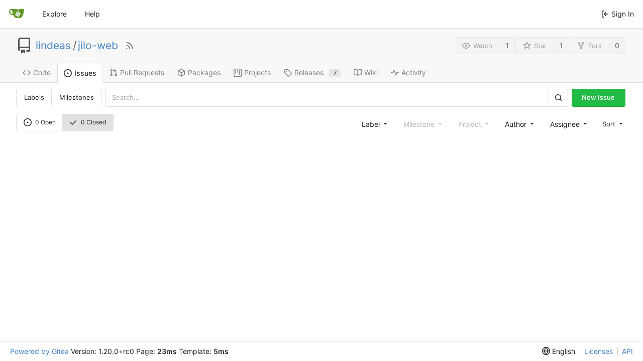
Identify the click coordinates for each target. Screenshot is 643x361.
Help (92, 14)
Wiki (371, 72)
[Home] (16, 14)
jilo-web (98, 46)
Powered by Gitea (39, 351)
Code (42, 72)
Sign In (622, 14)
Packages (204, 72)
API (627, 351)
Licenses (598, 351)
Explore (54, 14)
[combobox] (373, 123)
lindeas (53, 46)
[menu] (611, 123)
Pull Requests (142, 72)
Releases (315, 72)
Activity (413, 72)
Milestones (76, 97)
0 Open (45, 122)
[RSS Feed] (129, 45)
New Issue (598, 97)
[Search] (558, 97)
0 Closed (93, 122)
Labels (34, 97)
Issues (85, 73)
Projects (257, 72)
